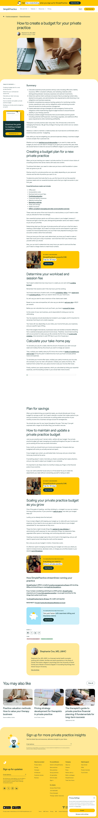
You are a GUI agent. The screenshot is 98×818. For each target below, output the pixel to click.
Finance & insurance (25, 16)
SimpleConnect (70, 777)
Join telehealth (54, 790)
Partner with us (69, 772)
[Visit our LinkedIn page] (16, 788)
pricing (49, 9)
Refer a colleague (70, 775)
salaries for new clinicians (61, 529)
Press (67, 770)
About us (68, 765)
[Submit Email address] (71, 743)
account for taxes (68, 308)
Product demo (38, 765)
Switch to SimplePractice (56, 765)
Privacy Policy (78, 806)
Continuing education (35, 196)
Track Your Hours (70, 780)
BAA (56, 811)
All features (37, 772)
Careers (68, 767)
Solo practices (53, 770)
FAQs (82, 767)
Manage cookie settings (82, 814)
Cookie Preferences (63, 811)
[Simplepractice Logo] (10, 9)
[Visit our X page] (8, 788)
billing (65, 292)
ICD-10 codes (53, 777)
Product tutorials (85, 770)
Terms (40, 811)
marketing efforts (34, 295)
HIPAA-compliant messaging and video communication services (49, 209)
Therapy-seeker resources (57, 795)
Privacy (51, 811)
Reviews (36, 777)
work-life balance (36, 551)
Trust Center (84, 772)
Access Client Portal (55, 788)
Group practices (54, 772)
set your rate (69, 302)
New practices (53, 767)
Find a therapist (54, 793)
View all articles (35, 670)
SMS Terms (45, 811)
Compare (36, 770)
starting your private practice (48, 142)
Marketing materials (35, 202)
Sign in (51, 780)
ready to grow (57, 511)
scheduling (59, 292)
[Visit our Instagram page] (12, 788)
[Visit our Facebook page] (4, 788)
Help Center (84, 765)
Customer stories (38, 775)
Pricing (36, 767)
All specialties (53, 775)
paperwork (75, 292)
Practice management (12, 16)
